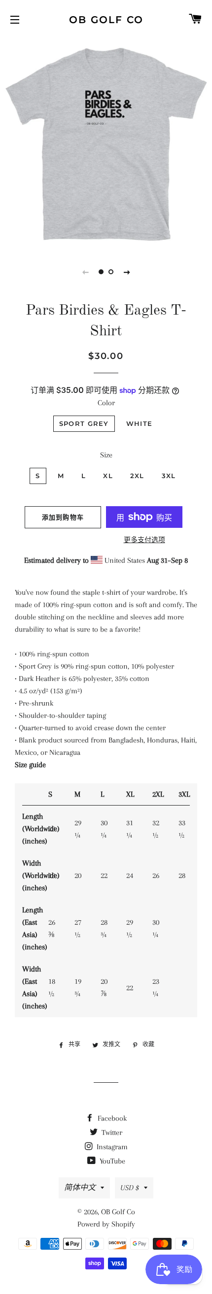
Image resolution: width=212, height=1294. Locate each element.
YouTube (111, 1161)
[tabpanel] (106, 143)
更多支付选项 (144, 540)
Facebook (111, 1118)
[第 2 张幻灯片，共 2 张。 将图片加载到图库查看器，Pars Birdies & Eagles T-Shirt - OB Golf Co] (111, 272)
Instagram (111, 1146)
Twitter (111, 1132)
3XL (169, 476)
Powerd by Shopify (106, 1224)
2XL (137, 476)
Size (106, 455)
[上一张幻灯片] (85, 272)
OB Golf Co (106, 20)
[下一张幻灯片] (127, 272)
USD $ (129, 1187)
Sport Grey (84, 423)
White (139, 423)
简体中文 (80, 1187)
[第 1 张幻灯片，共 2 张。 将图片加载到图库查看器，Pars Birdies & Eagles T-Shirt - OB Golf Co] (101, 272)
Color (106, 402)
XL (108, 476)
